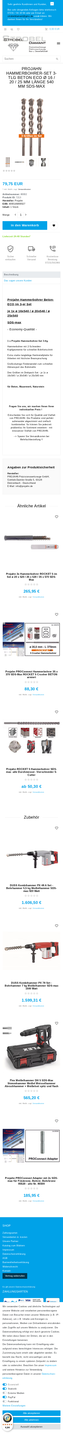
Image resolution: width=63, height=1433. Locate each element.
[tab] (31, 274)
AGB (5, 1258)
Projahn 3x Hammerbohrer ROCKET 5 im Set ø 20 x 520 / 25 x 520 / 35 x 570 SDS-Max (31, 576)
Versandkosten (24, 189)
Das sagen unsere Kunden (18, 281)
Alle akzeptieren (31, 1413)
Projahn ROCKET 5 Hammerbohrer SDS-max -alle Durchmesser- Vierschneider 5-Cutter (31, 772)
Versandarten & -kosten (15, 1237)
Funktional (13, 1401)
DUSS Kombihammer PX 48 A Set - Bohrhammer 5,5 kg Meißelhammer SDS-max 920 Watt (31, 888)
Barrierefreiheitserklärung (16, 1262)
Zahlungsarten (10, 1233)
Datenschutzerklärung (25, 1287)
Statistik (12, 1389)
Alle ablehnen (31, 1419)
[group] (31, 542)
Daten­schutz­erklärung (14, 1254)
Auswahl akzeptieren (31, 1426)
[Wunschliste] (17, 29)
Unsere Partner (10, 1241)
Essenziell (13, 1384)
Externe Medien (16, 1393)
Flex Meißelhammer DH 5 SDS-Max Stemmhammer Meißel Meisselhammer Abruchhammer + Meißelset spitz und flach (31, 1083)
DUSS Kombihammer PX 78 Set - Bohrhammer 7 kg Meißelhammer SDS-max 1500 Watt (31, 985)
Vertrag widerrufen (15, 1275)
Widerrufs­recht (10, 1267)
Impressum (8, 1250)
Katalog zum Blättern (14, 1245)
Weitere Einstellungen (14, 1406)
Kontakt (7, 1271)
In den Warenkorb (25, 225)
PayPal (11, 1397)
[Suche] (57, 59)
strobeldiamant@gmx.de (20, 16)
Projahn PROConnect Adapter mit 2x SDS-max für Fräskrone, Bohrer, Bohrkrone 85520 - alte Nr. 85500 (31, 1181)
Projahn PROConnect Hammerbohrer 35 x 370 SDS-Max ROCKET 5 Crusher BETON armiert (31, 674)
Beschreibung (11, 274)
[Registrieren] (12, 29)
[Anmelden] (5, 29)
